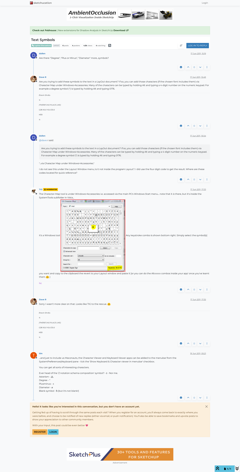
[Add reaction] (181, 67)
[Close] (206, 406)
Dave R (42, 77)
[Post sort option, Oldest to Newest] (181, 45)
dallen (42, 53)
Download (119, 30)
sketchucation (42, 2)
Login (53, 432)
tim (40, 353)
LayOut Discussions (42, 45)
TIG (40, 189)
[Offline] (34, 79)
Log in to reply (197, 45)
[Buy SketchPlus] (120, 454)
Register (40, 432)
